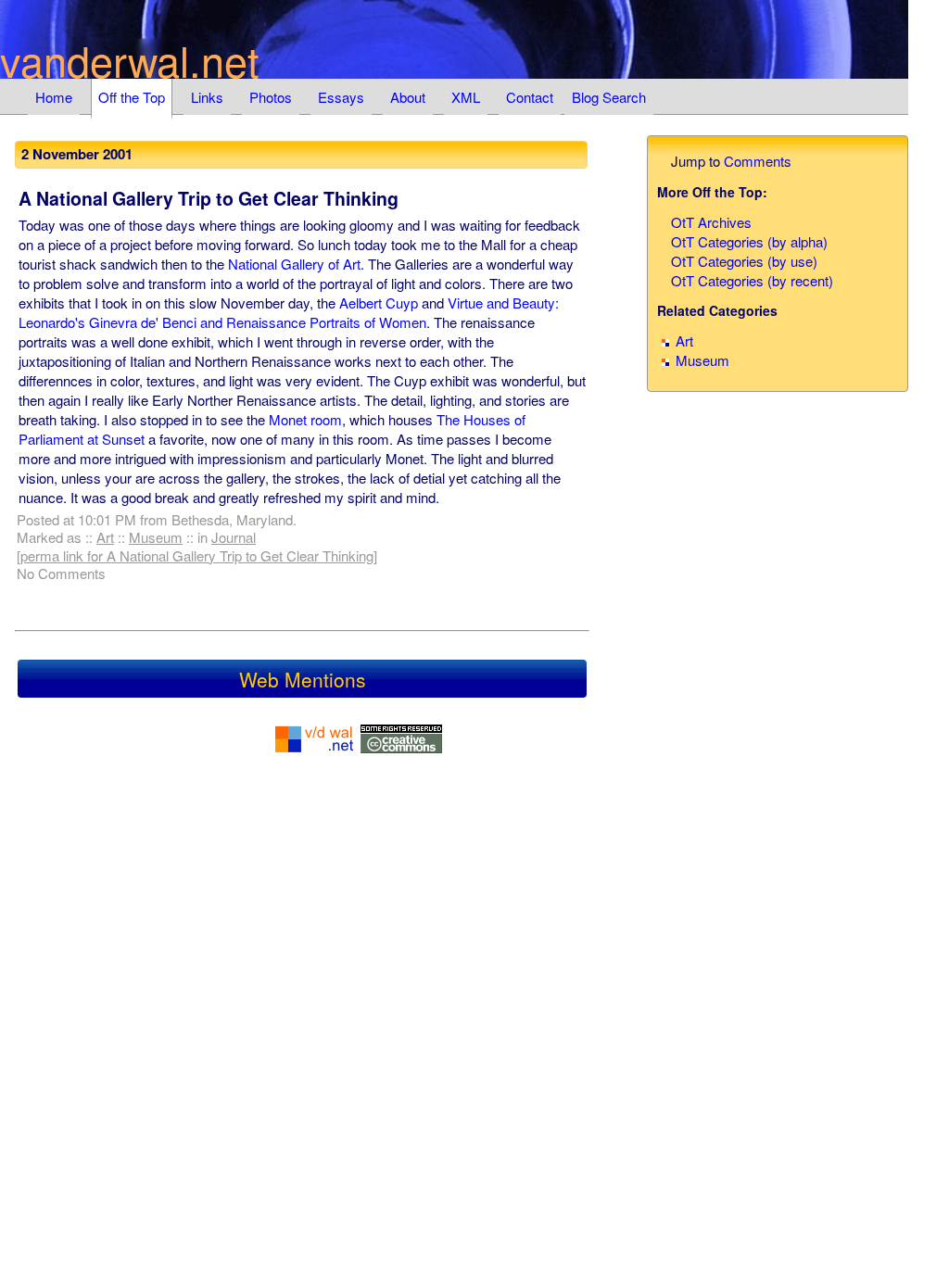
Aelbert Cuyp (378, 302)
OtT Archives (711, 222)
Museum (156, 537)
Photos (270, 97)
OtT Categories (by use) (744, 261)
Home (53, 97)
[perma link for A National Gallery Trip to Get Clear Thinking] (197, 555)
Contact (529, 97)
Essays (341, 97)
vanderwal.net (129, 60)
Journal (233, 537)
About (407, 97)
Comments (757, 160)
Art (105, 537)
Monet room (305, 419)
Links (207, 97)
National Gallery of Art (294, 263)
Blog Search (609, 97)
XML (465, 97)
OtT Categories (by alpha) (749, 241)
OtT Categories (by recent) (752, 280)
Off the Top (131, 97)
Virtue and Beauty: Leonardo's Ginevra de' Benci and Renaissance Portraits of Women (289, 312)
